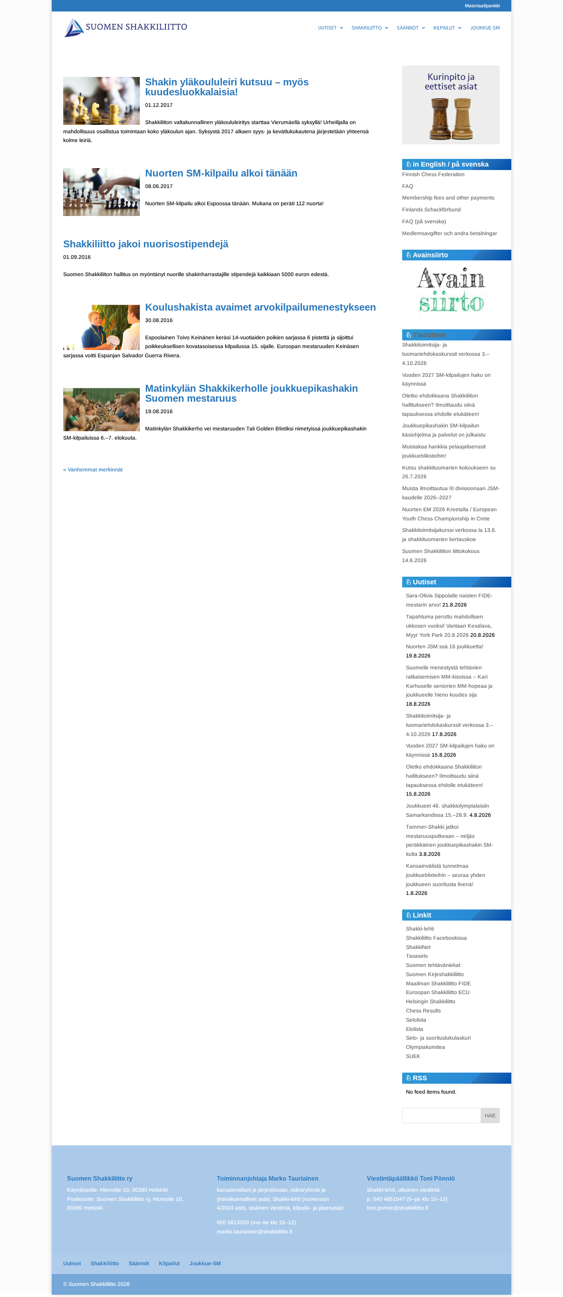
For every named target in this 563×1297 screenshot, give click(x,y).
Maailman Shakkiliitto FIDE (438, 983)
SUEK (413, 1056)
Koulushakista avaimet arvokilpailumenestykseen (260, 307)
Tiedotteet (429, 335)
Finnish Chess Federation (433, 174)
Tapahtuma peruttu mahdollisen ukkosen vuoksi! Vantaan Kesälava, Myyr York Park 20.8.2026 (449, 625)
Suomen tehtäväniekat (433, 965)
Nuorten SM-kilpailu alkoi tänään (221, 173)
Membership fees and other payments (448, 198)
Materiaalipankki (482, 5)
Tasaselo (417, 956)
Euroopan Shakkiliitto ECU (438, 992)
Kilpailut (444, 28)
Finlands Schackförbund (431, 209)
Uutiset (327, 28)
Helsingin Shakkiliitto (430, 1001)
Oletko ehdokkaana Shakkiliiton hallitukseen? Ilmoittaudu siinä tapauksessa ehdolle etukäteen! (440, 405)
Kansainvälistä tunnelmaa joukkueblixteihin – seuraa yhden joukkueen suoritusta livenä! (445, 875)
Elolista (414, 1029)
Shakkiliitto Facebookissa (436, 938)
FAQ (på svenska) (424, 221)
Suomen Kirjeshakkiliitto (435, 974)
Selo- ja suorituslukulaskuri (438, 1038)
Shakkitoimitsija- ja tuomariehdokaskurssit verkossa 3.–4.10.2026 (445, 354)
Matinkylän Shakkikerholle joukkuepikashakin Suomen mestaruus (251, 393)
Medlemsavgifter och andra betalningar (449, 233)
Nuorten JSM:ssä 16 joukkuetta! (444, 646)
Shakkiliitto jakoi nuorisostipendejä (145, 244)
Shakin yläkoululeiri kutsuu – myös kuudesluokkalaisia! (227, 87)
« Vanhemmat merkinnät (93, 469)
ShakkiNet (418, 947)
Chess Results (423, 1011)
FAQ (407, 186)
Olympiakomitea (425, 1047)
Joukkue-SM (485, 28)
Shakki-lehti (420, 929)
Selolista (416, 1020)
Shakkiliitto (367, 28)
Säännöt (408, 28)
